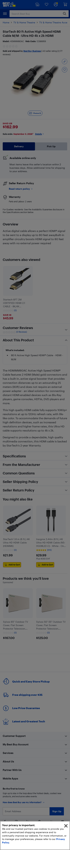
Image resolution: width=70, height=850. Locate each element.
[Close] (66, 826)
